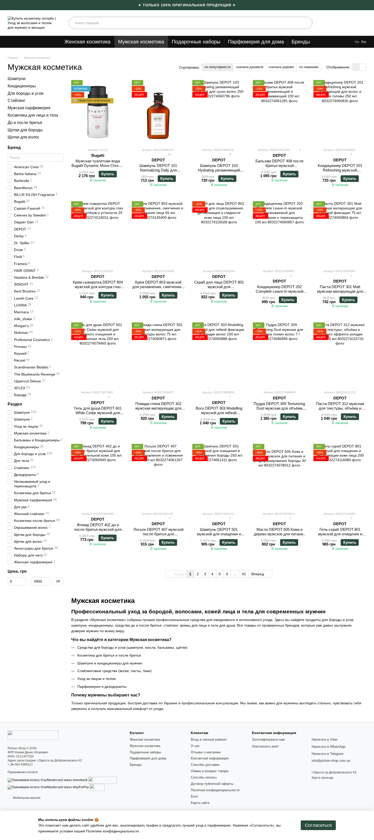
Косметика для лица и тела (33, 115)
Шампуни (16, 78)
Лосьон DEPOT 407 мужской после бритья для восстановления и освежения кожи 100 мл (158, 536)
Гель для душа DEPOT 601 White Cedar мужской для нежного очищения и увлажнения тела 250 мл (98, 415)
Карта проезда (322, 778)
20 (169, 154)
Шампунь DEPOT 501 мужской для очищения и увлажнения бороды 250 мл (219, 534)
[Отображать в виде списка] (362, 67)
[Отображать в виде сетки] (356, 67)
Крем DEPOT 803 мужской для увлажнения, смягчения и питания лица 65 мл (158, 286)
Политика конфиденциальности (215, 790)
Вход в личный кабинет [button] (209, 739)
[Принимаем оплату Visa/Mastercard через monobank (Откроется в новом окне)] (48, 780)
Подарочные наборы (196, 41)
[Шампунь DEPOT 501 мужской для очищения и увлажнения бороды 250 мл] (218, 475)
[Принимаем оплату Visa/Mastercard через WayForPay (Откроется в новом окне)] (48, 787)
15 (230, 154)
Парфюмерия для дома (256, 41)
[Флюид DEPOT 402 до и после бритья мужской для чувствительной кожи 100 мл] (97, 475)
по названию (309, 67)
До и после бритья (25, 122)
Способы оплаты (204, 777)
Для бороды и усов (26, 93)
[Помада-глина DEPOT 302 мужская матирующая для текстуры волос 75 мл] (158, 354)
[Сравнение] (326, 23)
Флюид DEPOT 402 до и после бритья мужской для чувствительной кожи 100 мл (98, 529)
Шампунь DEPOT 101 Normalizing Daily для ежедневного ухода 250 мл (158, 170)
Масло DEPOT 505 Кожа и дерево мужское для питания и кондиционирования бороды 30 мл (279, 536)
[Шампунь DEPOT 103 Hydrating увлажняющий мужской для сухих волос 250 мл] (218, 112)
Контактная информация (209, 758)
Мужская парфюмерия (29, 108)
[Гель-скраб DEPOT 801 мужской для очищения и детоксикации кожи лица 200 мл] (339, 475)
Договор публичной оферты (212, 784)
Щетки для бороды (25, 130)
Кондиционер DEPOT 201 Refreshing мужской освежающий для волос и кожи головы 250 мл (340, 172)
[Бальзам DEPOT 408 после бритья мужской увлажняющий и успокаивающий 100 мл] (279, 112)
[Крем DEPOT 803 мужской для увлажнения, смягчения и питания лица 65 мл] (158, 233)
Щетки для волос (23, 137)
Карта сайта (200, 803)
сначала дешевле (249, 67)
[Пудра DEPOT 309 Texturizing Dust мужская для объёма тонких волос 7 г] (279, 354)
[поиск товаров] (306, 23)
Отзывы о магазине (206, 752)
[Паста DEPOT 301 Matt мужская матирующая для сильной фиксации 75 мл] (339, 233)
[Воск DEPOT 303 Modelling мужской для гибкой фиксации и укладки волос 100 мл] (218, 354)
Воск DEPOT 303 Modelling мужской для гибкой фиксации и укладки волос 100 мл (218, 415)
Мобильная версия (26, 798)
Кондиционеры (22, 86)
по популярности (218, 67)
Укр (356, 41)
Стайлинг (16, 100)
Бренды (301, 41)
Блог (194, 796)
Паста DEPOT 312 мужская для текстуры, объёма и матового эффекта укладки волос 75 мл (340, 410)
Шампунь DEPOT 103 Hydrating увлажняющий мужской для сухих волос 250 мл (219, 172)
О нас (195, 746)
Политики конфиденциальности (112, 831)
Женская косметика (87, 41)
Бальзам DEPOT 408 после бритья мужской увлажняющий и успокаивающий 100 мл (279, 168)
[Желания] (348, 23)
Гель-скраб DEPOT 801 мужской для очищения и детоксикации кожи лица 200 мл (340, 536)
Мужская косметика (141, 41)
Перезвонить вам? (265, 746)
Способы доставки (205, 765)
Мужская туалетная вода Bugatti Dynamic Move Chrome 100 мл (97, 165)
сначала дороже (281, 67)
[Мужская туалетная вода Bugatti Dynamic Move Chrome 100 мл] (97, 112)
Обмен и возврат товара (209, 771)
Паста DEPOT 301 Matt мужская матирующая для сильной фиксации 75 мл (340, 291)
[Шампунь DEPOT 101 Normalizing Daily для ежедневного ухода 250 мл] (158, 112)
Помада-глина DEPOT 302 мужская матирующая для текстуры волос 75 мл (158, 408)
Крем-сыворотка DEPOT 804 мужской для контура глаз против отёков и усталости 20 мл (98, 289)
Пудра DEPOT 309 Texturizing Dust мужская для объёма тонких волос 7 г (279, 408)
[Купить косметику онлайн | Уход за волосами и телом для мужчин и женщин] (33, 735)
